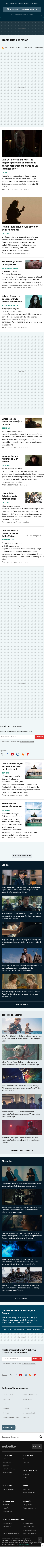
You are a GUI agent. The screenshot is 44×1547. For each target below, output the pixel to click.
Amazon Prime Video (33, 1330)
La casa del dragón (29, 1413)
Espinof (25, 1477)
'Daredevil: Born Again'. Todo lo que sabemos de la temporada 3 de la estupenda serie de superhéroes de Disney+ (21, 1140)
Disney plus (7, 1399)
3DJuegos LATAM (28, 1523)
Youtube (12, 754)
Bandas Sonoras (8, 540)
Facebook (7, 754)
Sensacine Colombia (29, 1530)
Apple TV (6, 1408)
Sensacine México (28, 1527)
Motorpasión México (29, 1533)
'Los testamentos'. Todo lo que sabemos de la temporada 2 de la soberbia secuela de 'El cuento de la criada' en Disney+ (21, 1114)
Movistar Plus (27, 1399)
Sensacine (26, 1474)
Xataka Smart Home (9, 1469)
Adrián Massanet (14, 253)
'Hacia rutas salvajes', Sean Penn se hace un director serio (12, 766)
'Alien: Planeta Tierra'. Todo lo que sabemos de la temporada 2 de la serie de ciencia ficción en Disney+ (20, 1063)
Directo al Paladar (8, 1489)
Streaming (7, 1161)
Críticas (5, 234)
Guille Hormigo (13, 190)
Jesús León (12, 328)
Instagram (17, 754)
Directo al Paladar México (11, 1533)
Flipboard (28, 754)
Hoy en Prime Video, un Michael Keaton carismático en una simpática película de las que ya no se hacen (21, 1185)
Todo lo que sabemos (12, 1015)
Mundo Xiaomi (7, 1472)
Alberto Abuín (13, 485)
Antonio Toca (12, 448)
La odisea (26, 1408)
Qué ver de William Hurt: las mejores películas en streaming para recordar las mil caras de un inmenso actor (20, 164)
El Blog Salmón (28, 1505)
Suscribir (39, 737)
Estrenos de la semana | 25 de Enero (12, 805)
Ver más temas (8, 1427)
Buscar (41, 1437)
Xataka (5, 1459)
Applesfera (6, 1466)
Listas (4, 173)
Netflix (5, 1404)
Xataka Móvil (7, 1462)
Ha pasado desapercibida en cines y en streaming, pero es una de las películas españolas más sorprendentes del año (22, 942)
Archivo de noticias (23, 856)
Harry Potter (28, 48)
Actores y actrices (10, 268)
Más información (24, 1545)
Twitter (2, 754)
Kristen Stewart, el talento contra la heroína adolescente (12, 299)
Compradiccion (8, 1511)
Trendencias (6, 1505)
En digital (6, 428)
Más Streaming (21, 1298)
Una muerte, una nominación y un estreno (10, 459)
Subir (35, 1446)
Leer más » (6, 187)
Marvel (18, 48)
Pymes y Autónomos (29, 1508)
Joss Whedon (39, 48)
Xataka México (7, 1523)
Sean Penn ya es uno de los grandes (12, 263)
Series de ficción (19, 1330)
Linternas (26, 1417)
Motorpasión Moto (29, 1493)
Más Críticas (21, 1005)
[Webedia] (9, 1448)
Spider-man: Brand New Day (11, 1418)
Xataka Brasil (7, 1527)
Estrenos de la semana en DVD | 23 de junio (12, 422)
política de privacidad (27, 742)
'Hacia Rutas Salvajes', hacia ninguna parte (9, 496)
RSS (23, 754)
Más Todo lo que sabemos (21, 1151)
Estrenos (6, 465)
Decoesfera (6, 1508)
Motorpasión (27, 1489)
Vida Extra (26, 1462)
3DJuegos (26, 1459)
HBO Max (6, 1413)
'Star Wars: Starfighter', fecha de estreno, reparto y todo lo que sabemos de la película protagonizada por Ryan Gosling (22, 1038)
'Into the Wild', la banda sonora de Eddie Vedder (10, 533)
